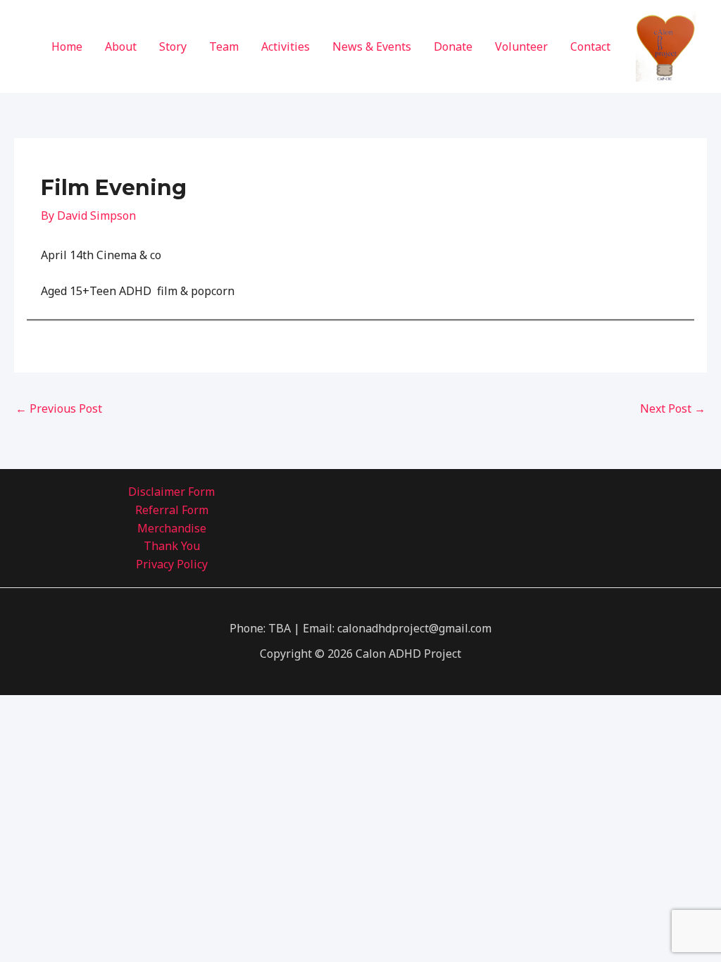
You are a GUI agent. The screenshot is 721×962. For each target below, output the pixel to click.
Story (173, 46)
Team (224, 46)
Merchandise (171, 528)
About (121, 46)
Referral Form (171, 510)
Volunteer (521, 46)
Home (66, 46)
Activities (285, 46)
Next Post (673, 408)
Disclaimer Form (171, 491)
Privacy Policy (172, 564)
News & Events (371, 46)
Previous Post (58, 408)
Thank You (172, 546)
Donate (453, 46)
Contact (590, 46)
